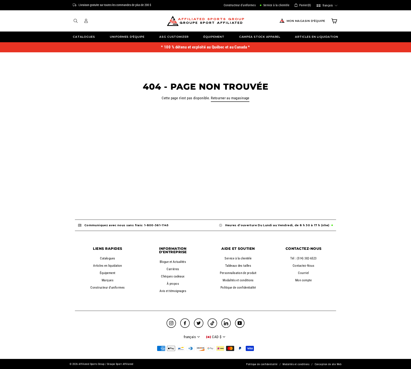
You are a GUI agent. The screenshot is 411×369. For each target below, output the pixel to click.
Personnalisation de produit (238, 273)
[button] (327, 5)
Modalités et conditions (238, 280)
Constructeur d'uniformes (240, 5)
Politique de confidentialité (238, 287)
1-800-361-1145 (156, 225)
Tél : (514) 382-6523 (303, 258)
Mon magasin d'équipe (306, 21)
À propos (173, 284)
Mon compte (303, 280)
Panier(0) (305, 5)
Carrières (173, 269)
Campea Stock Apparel (259, 36)
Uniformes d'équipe (127, 36)
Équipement (213, 36)
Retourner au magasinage (230, 98)
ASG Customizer (174, 36)
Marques (107, 280)
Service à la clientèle (275, 5)
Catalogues (84, 36)
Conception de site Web (328, 364)
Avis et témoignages (172, 291)
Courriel (303, 273)
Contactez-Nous (303, 266)
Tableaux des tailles (238, 266)
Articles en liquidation (316, 36)
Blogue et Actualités (173, 262)
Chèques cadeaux (173, 276)
